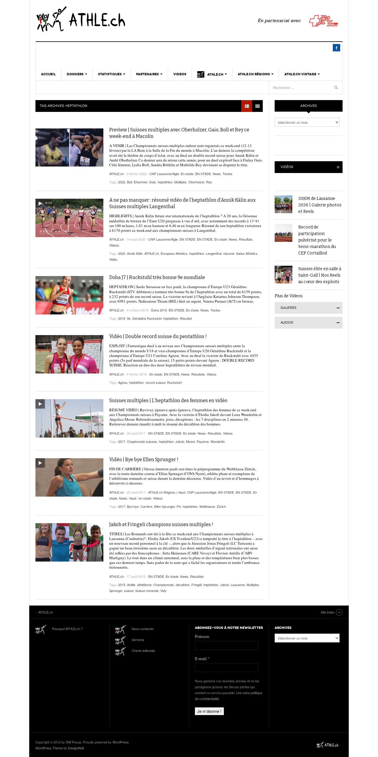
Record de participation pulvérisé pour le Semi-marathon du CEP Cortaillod (317, 240)
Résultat (186, 318)
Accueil (48, 74)
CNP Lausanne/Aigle (164, 173)
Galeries (288, 308)
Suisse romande (147, 590)
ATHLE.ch (110, 19)
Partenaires (147, 74)
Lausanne (238, 584)
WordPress (121, 742)
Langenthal (213, 253)
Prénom (202, 636)
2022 (121, 182)
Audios (287, 322)
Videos (179, 74)
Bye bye (133, 506)
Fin (179, 506)
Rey (209, 182)
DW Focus (73, 742)
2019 (121, 318)
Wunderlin (218, 441)
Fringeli (196, 584)
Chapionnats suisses (142, 441)
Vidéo (113, 259)
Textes (227, 173)
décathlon (183, 584)
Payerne (203, 441)
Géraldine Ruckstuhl (147, 318)
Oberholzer (196, 182)
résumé (228, 253)
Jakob (179, 441)
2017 (121, 441)
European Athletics (174, 253)
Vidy (163, 590)
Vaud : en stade (140, 498)
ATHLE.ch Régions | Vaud (166, 492)
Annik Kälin (135, 253)
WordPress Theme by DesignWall (59, 747)
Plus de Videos (289, 295)
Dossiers (75, 74)
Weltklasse (207, 506)
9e (129, 318)
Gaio (152, 182)
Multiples (180, 182)
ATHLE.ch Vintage (300, 74)
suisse (128, 590)
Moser (190, 441)
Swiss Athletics (247, 253)
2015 (121, 584)
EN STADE (203, 173)
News (217, 173)
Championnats (163, 584)
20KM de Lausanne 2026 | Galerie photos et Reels (319, 205)
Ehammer (140, 182)
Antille (131, 584)
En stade (187, 173)
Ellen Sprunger (164, 506)
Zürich (221, 506)
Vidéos (287, 167)
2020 (121, 253)
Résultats (245, 239)
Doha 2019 (159, 310)
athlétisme (144, 584)
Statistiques (110, 74)
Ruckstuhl (174, 382)
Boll (129, 182)
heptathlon (165, 182)
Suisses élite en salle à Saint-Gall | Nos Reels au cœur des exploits (319, 275)
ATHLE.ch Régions (254, 74)
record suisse (155, 382)
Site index (328, 612)
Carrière (146, 506)
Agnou (122, 382)
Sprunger (115, 590)
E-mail (202, 658)
